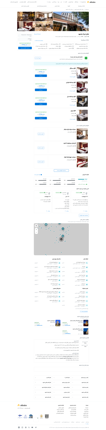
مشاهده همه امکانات (39, 40)
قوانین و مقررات (73, 413)
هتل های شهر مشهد (78, 9)
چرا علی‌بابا (86, 411)
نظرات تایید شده (37, 174)
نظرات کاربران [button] (57, 6)
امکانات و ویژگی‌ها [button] (81, 6)
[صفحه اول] (91, 1)
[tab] (81, 6)
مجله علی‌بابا (86, 417)
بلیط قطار (76, 2)
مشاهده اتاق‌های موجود (25, 48)
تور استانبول (78, 422)
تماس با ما (86, 409)
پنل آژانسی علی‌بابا (60, 409)
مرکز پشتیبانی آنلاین (72, 407)
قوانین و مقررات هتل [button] (25, 6)
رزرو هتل (87, 9)
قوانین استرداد (72, 76)
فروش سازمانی (61, 407)
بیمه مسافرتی (85, 415)
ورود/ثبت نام (37, 58)
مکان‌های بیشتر (85, 311)
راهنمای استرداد (73, 411)
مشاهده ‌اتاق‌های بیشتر (61, 170)
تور (61, 2)
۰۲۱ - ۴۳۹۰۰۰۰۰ (20, 408)
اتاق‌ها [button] (69, 6)
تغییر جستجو (40, 134)
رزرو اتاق (40, 75)
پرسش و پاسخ (73, 415)
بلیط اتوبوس (70, 2)
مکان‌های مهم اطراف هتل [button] (42, 6)
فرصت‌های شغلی (60, 411)
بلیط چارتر (87, 422)
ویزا (58, 2)
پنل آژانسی (54, 2)
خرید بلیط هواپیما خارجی (66, 422)
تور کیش (82, 422)
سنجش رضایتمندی (60, 413)
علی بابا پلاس (85, 413)
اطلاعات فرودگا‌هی (57, 422)
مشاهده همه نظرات (84, 215)
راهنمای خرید (73, 409)
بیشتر (86, 211)
